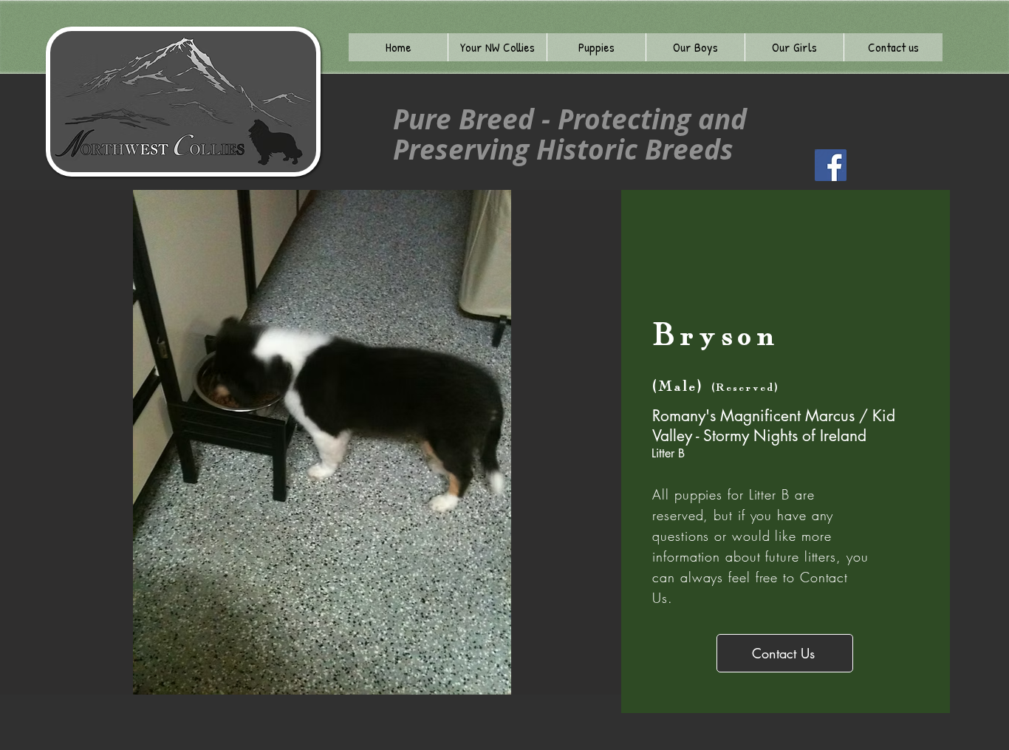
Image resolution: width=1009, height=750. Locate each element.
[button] (497, 47)
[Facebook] (830, 165)
